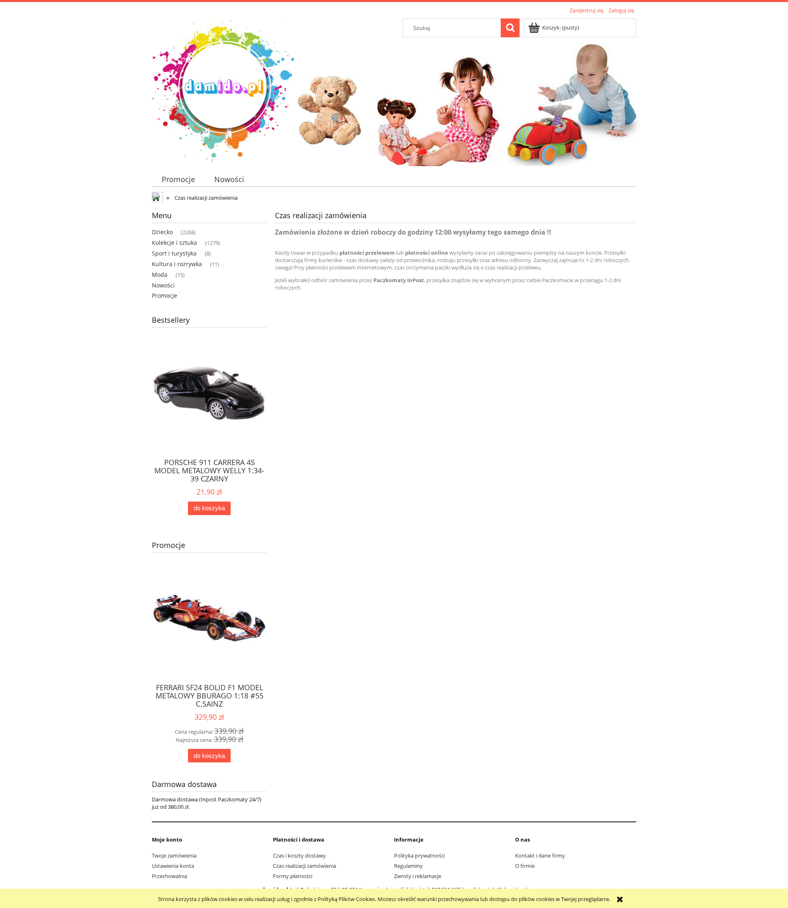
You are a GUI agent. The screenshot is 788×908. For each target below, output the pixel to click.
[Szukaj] (510, 27)
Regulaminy (408, 865)
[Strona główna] (224, 89)
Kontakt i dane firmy (540, 855)
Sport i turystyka (174, 253)
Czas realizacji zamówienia (304, 865)
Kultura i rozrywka (177, 264)
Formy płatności (292, 876)
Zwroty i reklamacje (417, 876)
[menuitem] (178, 179)
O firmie (525, 865)
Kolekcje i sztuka (174, 242)
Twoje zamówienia (174, 855)
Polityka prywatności (419, 855)
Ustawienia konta (173, 865)
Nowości (163, 285)
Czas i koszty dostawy (299, 855)
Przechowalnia (169, 876)
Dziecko (162, 232)
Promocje (164, 295)
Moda (159, 274)
